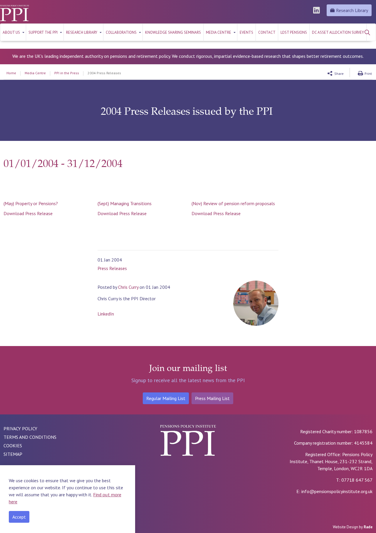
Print (368, 73)
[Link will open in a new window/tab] (317, 10)
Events (246, 32)
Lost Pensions (294, 32)
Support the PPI (43, 32)
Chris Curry (128, 287)
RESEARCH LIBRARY (81, 32)
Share (339, 73)
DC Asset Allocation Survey (338, 32)
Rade (368, 526)
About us (11, 32)
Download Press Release (28, 213)
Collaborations (121, 32)
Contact (267, 32)
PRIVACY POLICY (20, 428)
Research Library (352, 10)
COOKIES (13, 445)
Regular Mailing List (165, 398)
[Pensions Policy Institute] (14, 13)
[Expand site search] (367, 32)
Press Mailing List (212, 398)
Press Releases (112, 268)
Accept (19, 517)
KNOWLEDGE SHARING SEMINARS (173, 32)
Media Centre (218, 32)
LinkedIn (103, 314)
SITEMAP (13, 454)
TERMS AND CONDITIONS (30, 437)
